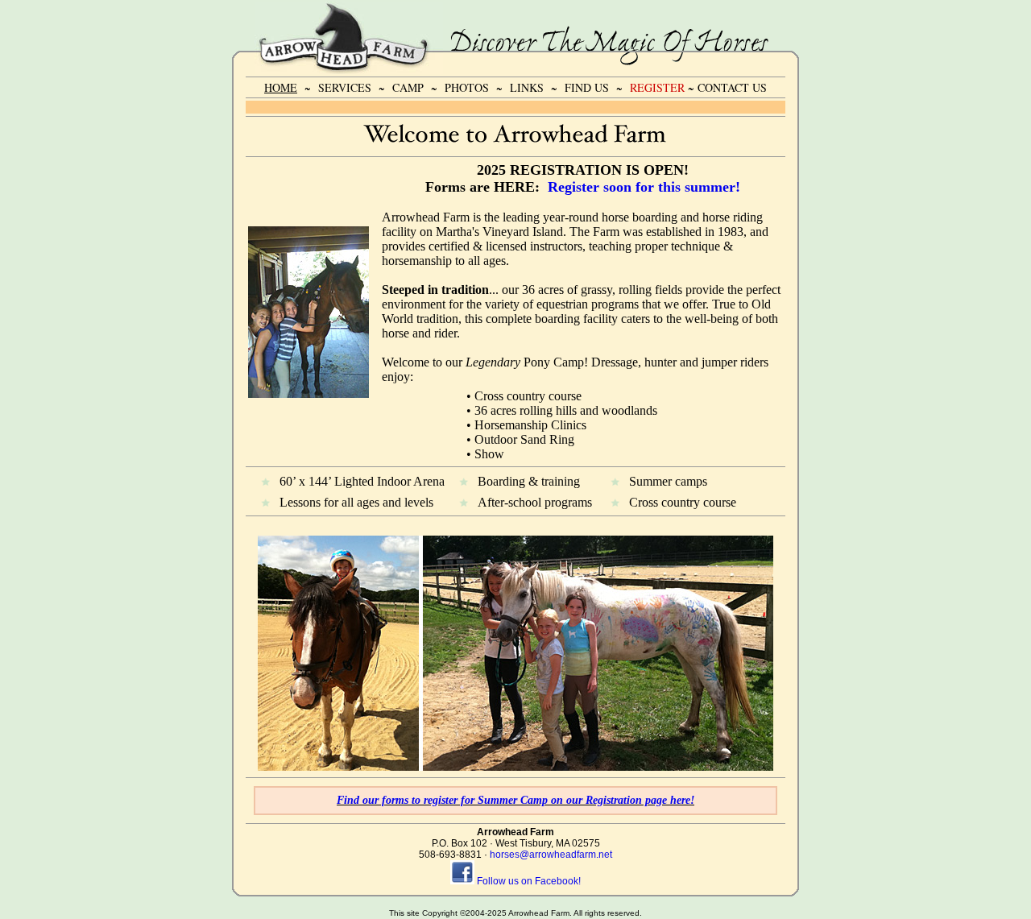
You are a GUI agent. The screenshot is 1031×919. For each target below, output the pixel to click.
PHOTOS (467, 87)
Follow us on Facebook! (529, 881)
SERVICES (344, 87)
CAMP (408, 87)
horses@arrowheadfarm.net (551, 854)
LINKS (527, 87)
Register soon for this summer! (644, 187)
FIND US (587, 87)
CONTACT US (732, 87)
